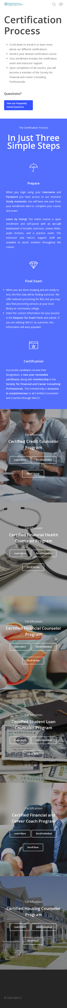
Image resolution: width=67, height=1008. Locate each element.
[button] (61, 4)
